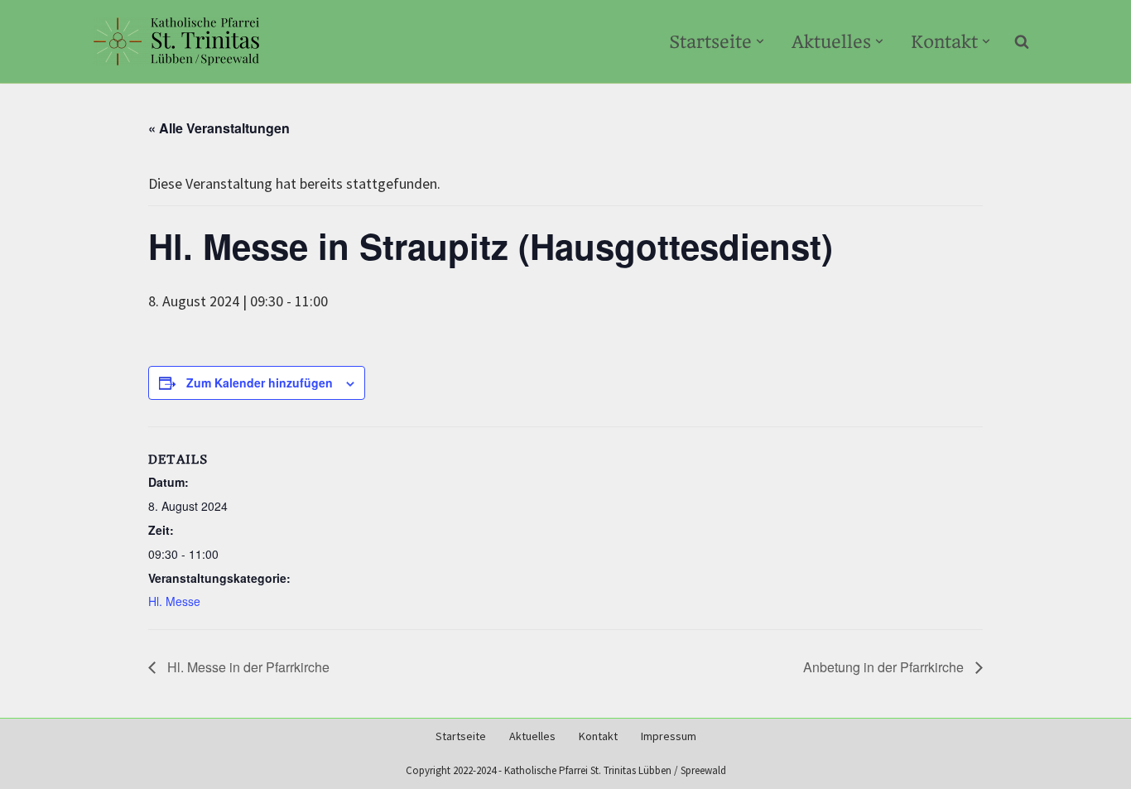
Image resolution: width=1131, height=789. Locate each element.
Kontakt (598, 736)
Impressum (668, 736)
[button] (760, 41)
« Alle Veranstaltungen (219, 127)
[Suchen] (1021, 41)
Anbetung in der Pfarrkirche (885, 666)
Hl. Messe (174, 601)
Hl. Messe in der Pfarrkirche (247, 666)
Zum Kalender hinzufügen (259, 382)
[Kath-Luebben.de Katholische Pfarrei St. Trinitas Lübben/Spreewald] (176, 41)
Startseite (461, 736)
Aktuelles (532, 736)
